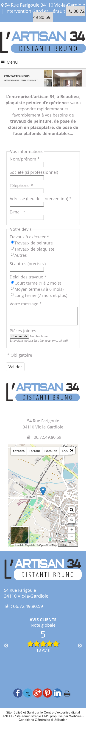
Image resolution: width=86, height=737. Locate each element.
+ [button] (71, 530)
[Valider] (15, 366)
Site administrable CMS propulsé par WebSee (48, 716)
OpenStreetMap (48, 545)
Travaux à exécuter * (29, 236)
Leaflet (19, 545)
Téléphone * (21, 185)
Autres (20, 255)
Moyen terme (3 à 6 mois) (39, 289)
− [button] (71, 537)
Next (80, 646)
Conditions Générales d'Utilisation (43, 719)
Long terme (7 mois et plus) (40, 295)
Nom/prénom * (25, 159)
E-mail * (17, 212)
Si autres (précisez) (28, 263)
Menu (12, 62)
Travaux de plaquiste (34, 249)
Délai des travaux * (28, 277)
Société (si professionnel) (34, 172)
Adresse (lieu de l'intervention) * (41, 198)
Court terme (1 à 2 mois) (37, 283)
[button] (71, 450)
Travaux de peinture (33, 243)
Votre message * (26, 303)
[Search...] (71, 509)
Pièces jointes (23, 330)
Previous (6, 646)
